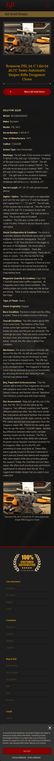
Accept (27, 751)
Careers (10, 634)
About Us (10, 627)
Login (8, 609)
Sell (8, 686)
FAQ (8, 693)
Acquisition (11, 679)
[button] (49, 727)
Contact (10, 647)
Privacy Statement (34, 757)
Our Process (12, 672)
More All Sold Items (34, 91)
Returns (9, 700)
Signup (9, 602)
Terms (9, 718)
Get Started (11, 665)
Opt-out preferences (19, 757)
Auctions (10, 588)
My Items (10, 595)
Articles (9, 640)
